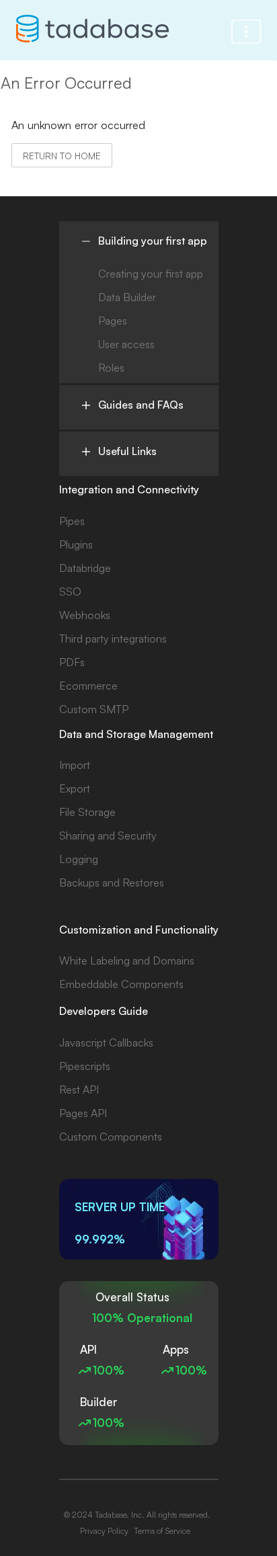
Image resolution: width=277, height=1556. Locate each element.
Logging (78, 859)
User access (126, 344)
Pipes (72, 521)
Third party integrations (113, 638)
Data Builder (127, 297)
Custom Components (110, 1136)
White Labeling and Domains (126, 960)
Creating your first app (150, 273)
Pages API (83, 1113)
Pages (112, 320)
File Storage (87, 812)
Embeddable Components (121, 984)
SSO (70, 591)
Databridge (85, 568)
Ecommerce (88, 685)
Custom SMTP (93, 709)
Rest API (79, 1089)
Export (74, 788)
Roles (111, 367)
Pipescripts (84, 1066)
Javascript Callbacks (106, 1042)
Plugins (76, 544)
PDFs (72, 662)
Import (74, 765)
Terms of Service (162, 1531)
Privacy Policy (104, 1531)
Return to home (62, 155)
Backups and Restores (111, 882)
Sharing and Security (108, 835)
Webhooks (84, 615)
